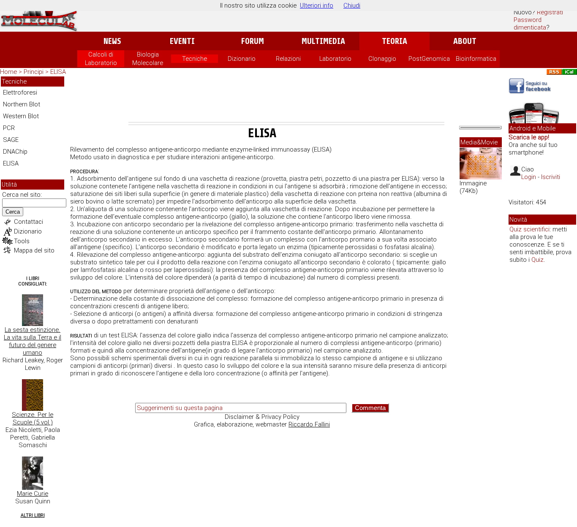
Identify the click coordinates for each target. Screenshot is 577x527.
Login (528, 177)
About (464, 41)
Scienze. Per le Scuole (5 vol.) (32, 418)
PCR (9, 128)
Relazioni (288, 58)
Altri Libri (33, 515)
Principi (34, 72)
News (112, 41)
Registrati (550, 12)
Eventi (182, 41)
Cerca (12, 212)
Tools (22, 241)
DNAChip (15, 151)
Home (8, 72)
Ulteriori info (316, 5)
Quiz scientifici (529, 229)
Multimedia (323, 41)
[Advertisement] (286, 99)
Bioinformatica (476, 58)
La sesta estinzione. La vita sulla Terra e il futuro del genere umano (32, 341)
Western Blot (21, 116)
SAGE (11, 140)
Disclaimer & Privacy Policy (262, 417)
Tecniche (194, 58)
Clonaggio (382, 58)
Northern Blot (21, 104)
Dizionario (242, 58)
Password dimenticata (530, 23)
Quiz (537, 260)
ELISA (58, 72)
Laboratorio (335, 58)
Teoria (394, 41)
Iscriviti (550, 177)
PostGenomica (429, 58)
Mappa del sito (34, 250)
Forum (252, 41)
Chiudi (351, 5)
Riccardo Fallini (309, 424)
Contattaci (28, 221)
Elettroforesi (20, 92)
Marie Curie (32, 493)
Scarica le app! (529, 137)
